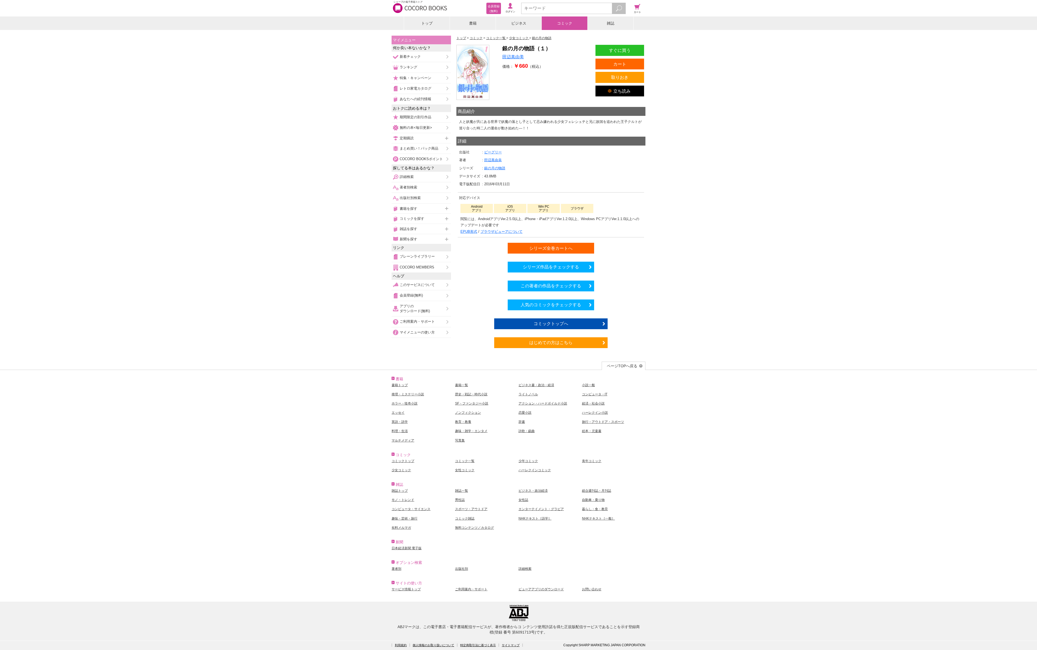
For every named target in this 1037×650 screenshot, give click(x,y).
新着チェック (410, 57)
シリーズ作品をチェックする (551, 266)
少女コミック (401, 470)
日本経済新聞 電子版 (407, 548)
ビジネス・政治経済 (533, 491)
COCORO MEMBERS (417, 267)
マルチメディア (403, 440)
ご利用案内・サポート (417, 321)
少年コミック (528, 461)
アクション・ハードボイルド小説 (542, 403)
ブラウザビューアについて (501, 232)
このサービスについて (417, 285)
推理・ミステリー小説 (408, 394)
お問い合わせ (591, 589)
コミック (564, 23)
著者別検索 (408, 187)
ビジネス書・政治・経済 (536, 385)
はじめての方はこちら (551, 342)
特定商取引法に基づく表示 (478, 645)
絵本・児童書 (591, 431)
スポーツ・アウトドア (471, 509)
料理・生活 (400, 431)
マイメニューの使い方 (417, 332)
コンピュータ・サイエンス (411, 509)
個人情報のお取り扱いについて (433, 645)
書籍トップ (400, 385)
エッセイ (398, 413)
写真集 (460, 440)
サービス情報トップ (406, 589)
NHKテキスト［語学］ (534, 518)
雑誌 (610, 23)
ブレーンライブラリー (417, 256)
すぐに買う (620, 50)
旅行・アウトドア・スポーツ (603, 422)
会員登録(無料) (411, 295)
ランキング (408, 67)
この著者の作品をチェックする (551, 285)
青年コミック (591, 461)
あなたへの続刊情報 (415, 99)
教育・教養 (463, 422)
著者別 (396, 569)
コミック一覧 (464, 461)
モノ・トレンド (403, 500)
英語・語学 (400, 422)
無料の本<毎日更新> (416, 128)
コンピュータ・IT (594, 394)
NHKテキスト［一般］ (598, 518)
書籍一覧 (461, 385)
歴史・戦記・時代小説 (471, 394)
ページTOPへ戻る (622, 366)
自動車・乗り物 (593, 500)
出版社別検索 (410, 198)
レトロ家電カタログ (415, 88)
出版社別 (461, 569)
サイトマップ (511, 645)
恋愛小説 (524, 413)
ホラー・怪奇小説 (405, 403)
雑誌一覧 (461, 491)
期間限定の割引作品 (415, 117)
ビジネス (518, 23)
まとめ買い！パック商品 (419, 148)
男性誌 (460, 500)
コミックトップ (403, 461)
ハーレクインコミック (534, 470)
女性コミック (464, 470)
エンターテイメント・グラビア (541, 509)
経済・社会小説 (593, 403)
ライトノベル (528, 394)
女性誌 (523, 500)
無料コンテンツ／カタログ (474, 528)
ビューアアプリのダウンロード (541, 589)
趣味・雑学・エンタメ (471, 431)
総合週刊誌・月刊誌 (596, 491)
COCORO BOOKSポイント (421, 159)
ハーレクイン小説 (595, 413)
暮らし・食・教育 (595, 509)
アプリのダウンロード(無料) (415, 308)
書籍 (473, 23)
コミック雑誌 (464, 518)
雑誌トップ (400, 491)
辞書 (521, 422)
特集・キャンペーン (415, 78)
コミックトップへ (551, 323)
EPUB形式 (468, 232)
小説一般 (588, 385)
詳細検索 (407, 177)
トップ (427, 23)
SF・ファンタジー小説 (471, 403)
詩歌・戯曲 (526, 431)
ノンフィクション (468, 413)
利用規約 (401, 645)
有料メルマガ (401, 528)
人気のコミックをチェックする (551, 304)
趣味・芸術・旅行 (405, 518)
